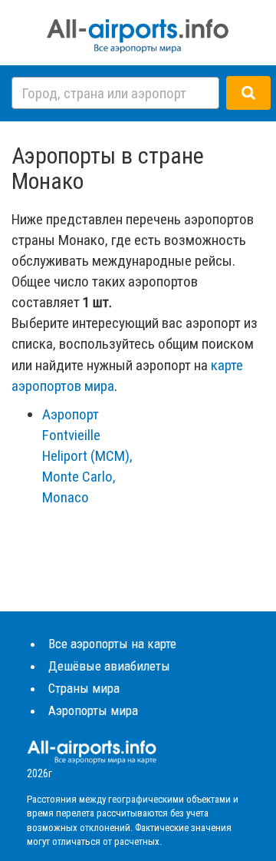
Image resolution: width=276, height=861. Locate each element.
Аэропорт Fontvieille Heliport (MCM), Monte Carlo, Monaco (87, 456)
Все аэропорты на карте (112, 643)
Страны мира (84, 688)
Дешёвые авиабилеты (109, 666)
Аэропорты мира (93, 710)
